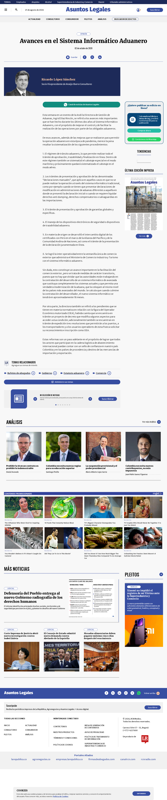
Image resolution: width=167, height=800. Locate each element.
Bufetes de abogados (18, 373)
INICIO (7, 725)
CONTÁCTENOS (60, 726)
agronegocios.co (41, 759)
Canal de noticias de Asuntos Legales (83, 104)
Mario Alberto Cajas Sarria (96, 472)
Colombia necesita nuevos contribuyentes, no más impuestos (139, 468)
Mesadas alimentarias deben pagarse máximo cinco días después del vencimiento (100, 636)
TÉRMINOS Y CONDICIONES (65, 738)
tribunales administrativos (121, 2)
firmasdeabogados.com (101, 759)
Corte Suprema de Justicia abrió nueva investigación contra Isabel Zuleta (21, 636)
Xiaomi (101, 2)
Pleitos (132, 574)
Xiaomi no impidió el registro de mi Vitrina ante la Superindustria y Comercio (143, 594)
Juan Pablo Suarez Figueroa (136, 474)
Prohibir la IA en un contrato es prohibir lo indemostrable (22, 467)
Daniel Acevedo (12, 472)
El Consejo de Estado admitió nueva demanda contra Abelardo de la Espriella (60, 636)
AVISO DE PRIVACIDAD (94, 732)
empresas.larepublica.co (69, 759)
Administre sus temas (64, 382)
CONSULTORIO (53, 19)
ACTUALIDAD (34, 19)
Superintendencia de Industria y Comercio (75, 2)
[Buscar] (16, 9)
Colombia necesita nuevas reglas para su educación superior (63, 467)
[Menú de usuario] (138, 10)
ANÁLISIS (102, 19)
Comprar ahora (144, 130)
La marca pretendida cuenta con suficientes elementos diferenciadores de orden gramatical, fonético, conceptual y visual (143, 607)
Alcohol (48, 2)
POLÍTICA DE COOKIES (63, 745)
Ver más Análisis (149, 422)
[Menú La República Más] (6, 9)
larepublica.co (19, 759)
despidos (35, 2)
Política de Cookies (60, 796)
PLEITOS (88, 19)
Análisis (14, 422)
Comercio (101, 373)
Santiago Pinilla (52, 472)
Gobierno (47, 373)
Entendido (141, 793)
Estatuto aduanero (74, 373)
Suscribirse (155, 10)
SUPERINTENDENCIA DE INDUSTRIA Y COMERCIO (95, 744)
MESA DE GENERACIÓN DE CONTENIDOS (94, 726)
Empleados (21, 2)
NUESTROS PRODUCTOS (63, 732)
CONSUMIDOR (72, 19)
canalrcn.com (127, 759)
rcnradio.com (148, 759)
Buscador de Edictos (125, 19)
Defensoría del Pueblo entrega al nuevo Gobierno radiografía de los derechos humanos (33, 597)
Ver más (142, 236)
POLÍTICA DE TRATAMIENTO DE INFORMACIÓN (97, 738)
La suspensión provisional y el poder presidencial (101, 467)
